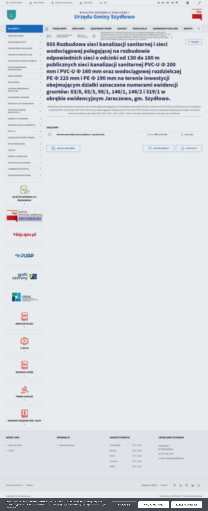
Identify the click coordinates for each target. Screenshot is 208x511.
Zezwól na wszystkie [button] (186, 504)
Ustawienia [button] (124, 504)
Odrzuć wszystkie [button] (153, 504)
